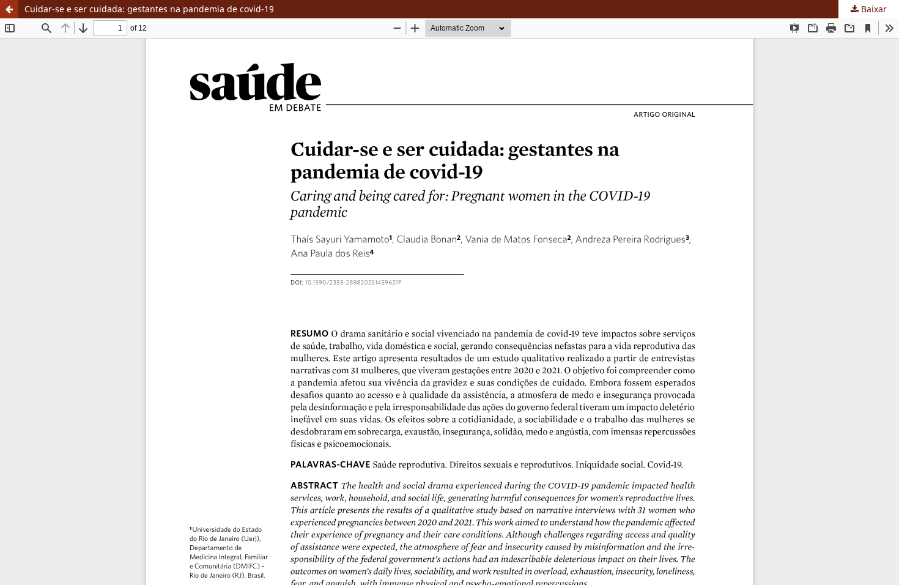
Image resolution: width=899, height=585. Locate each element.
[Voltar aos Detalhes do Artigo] (9, 9)
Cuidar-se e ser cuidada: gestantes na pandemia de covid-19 (149, 9)
